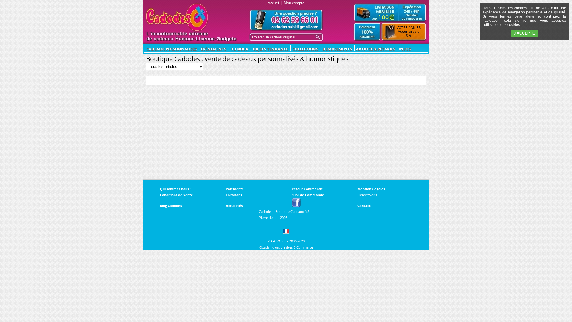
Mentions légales (371, 189)
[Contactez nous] (286, 20)
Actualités (234, 205)
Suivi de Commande (308, 195)
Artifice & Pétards (375, 49)
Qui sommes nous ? (175, 189)
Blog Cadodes (171, 205)
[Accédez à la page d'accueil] (177, 17)
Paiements (234, 189)
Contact (364, 205)
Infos (405, 49)
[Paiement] (367, 32)
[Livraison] (390, 12)
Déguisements (337, 49)
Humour (239, 49)
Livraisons (234, 195)
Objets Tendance (270, 49)
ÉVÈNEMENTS (213, 49)
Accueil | (275, 2)
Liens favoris (367, 195)
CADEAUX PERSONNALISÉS (171, 49)
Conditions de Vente (176, 195)
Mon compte (294, 2)
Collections (305, 49)
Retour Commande (307, 189)
